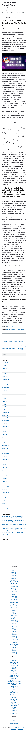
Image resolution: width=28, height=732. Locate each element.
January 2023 (5, 481)
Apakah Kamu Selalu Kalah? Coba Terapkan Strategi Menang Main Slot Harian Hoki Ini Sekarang (14, 517)
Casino (14, 660)
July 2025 (4, 398)
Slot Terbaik (14, 705)
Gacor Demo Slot (14, 662)
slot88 (14, 708)
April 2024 (4, 440)
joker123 (14, 668)
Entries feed (14, 720)
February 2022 (5, 506)
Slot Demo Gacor (14, 692)
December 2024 (5, 418)
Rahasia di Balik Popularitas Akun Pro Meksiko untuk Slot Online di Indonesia (13, 521)
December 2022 (5, 484)
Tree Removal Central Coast (18, 727)
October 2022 (5, 489)
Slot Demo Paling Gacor (14, 696)
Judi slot (4, 560)
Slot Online (14, 702)
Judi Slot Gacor (14, 672)
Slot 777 (14, 691)
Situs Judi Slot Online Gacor (14, 683)
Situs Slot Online (14, 686)
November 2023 (5, 453)
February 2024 (5, 445)
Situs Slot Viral (14, 688)
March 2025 (4, 409)
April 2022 (4, 500)
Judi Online (14, 670)
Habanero (14, 667)
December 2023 (5, 451)
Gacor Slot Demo (14, 664)
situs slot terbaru (6, 551)
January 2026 (5, 382)
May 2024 (4, 437)
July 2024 (4, 431)
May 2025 (4, 404)
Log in (14, 718)
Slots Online (14, 710)
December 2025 (5, 384)
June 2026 (4, 368)
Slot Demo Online (14, 694)
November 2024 (5, 420)
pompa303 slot (5, 557)
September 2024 (5, 426)
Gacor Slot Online (14, 665)
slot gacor (4, 548)
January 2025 (5, 415)
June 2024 (4, 434)
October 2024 (5, 423)
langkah (13, 329)
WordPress (13, 729)
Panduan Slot (14, 678)
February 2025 (5, 412)
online (22, 329)
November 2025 (5, 387)
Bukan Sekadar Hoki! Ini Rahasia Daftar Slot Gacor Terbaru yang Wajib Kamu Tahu (14, 529)
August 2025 (5, 396)
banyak (8, 329)
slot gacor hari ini (6, 542)
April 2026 (4, 373)
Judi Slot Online (14, 673)
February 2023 (5, 478)
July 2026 (4, 365)
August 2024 (5, 429)
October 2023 (5, 456)
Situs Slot (14, 684)
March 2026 (4, 376)
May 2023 (4, 470)
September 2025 (5, 393)
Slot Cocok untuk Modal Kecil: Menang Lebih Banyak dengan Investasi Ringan (12, 533)
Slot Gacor (10, 326)
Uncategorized (14, 713)
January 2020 (5, 508)
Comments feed (14, 722)
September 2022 (5, 492)
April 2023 (4, 473)
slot (2, 554)
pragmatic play (14, 680)
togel (3, 545)
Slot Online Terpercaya (14, 704)
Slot (14, 689)
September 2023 (5, 459)
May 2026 (4, 371)
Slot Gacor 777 (14, 699)
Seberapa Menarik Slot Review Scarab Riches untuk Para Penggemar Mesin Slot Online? (14, 525)
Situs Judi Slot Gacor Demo (14, 681)
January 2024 (5, 448)
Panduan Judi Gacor (14, 675)
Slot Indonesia (14, 700)
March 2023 (4, 475)
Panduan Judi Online (14, 676)
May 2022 (4, 497)
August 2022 (5, 495)
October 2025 (5, 390)
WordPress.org (14, 723)
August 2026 (5, 362)
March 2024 (4, 442)
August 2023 (5, 462)
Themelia (20, 729)
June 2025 (4, 401)
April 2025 (4, 406)
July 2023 (4, 464)
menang (18, 329)
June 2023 (4, 467)
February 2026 (5, 379)
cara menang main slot (14, 659)
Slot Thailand (14, 707)
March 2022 (4, 503)
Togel (14, 712)
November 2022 (5, 486)
